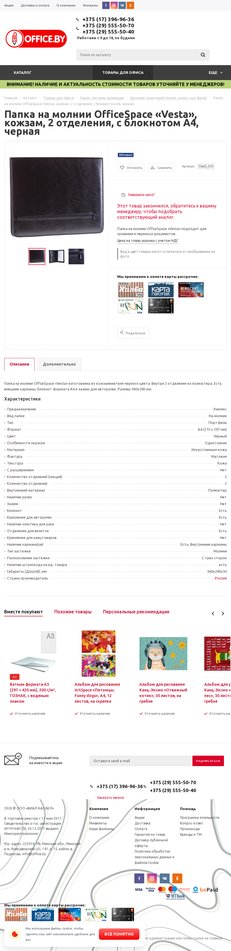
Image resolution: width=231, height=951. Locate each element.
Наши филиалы (101, 829)
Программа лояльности (199, 817)
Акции (140, 817)
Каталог (23, 72)
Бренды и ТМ (191, 834)
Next (223, 613)
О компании (99, 817)
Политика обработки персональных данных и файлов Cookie (154, 857)
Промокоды (190, 829)
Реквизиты (98, 823)
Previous (213, 613)
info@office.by (34, 854)
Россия (221, 578)
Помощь (188, 809)
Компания (98, 809)
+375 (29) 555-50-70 (108, 25)
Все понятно (119, 934)
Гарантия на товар (150, 834)
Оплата (141, 829)
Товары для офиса (122, 72)
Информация (147, 809)
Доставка (142, 823)
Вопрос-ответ (191, 823)
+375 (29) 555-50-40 (108, 31)
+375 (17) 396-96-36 (108, 19)
